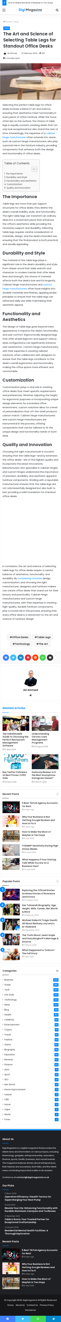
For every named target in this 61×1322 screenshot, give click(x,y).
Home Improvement (15, 1089)
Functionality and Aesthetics (21, 180)
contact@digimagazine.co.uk (32, 1177)
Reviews (8, 1059)
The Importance (14, 173)
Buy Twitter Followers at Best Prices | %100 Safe (15, 775)
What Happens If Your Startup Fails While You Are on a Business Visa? (39, 863)
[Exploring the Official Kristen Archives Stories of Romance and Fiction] (11, 894)
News (7, 1004)
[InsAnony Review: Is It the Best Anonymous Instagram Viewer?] (45, 761)
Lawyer (8, 1094)
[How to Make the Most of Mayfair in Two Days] (11, 836)
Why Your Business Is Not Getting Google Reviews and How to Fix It (38, 820)
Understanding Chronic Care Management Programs (40, 738)
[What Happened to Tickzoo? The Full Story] (11, 954)
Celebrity (9, 1019)
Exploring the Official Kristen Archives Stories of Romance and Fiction (38, 893)
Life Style (9, 994)
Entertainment (12, 1024)
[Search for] (57, 11)
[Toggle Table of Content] (32, 169)
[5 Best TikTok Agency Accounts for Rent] (11, 807)
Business (8, 979)
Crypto (8, 1029)
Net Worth (9, 1084)
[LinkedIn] (21, 657)
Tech (16, 21)
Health (7, 1014)
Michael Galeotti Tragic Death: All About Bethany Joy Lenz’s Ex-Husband (40, 923)
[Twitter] (13, 657)
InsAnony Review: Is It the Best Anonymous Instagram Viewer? (44, 775)
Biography (9, 1049)
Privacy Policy (47, 1305)
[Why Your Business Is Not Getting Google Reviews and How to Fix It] (11, 821)
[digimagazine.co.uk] (30, 10)
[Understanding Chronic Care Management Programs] (45, 723)
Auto (6, 1069)
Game (7, 1044)
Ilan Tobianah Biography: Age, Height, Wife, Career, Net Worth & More (40, 908)
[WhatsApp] (43, 657)
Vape (7, 1109)
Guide (7, 984)
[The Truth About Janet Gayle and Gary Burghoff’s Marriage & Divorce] (11, 939)
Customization (15, 184)
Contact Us (32, 1305)
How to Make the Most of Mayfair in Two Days (30, 2)
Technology (22, 644)
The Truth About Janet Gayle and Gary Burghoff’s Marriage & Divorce (40, 938)
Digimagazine (30, 1300)
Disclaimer (30, 1310)
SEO (6, 1079)
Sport (7, 1074)
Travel (7, 1034)
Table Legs (44, 637)
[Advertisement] (30, 532)
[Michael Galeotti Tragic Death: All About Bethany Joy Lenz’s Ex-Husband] (11, 924)
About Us (20, 1305)
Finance (8, 1064)
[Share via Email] (50, 657)
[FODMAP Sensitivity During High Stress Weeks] (11, 850)
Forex (7, 1119)
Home (8, 21)
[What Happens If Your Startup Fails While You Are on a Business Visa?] (11, 864)
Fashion (8, 1039)
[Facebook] (6, 657)
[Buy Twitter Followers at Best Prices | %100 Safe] (16, 761)
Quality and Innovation (18, 187)
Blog (6, 1009)
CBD (6, 1099)
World (7, 1114)
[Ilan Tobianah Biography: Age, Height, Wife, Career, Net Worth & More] (11, 909)
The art (43, 644)
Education (9, 1054)
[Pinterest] (28, 657)
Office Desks (20, 637)
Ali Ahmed (12, 53)
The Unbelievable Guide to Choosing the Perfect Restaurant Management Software (15, 739)
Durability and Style (16, 177)
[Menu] (3, 11)
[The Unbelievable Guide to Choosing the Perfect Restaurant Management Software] (16, 723)
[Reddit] (35, 657)
